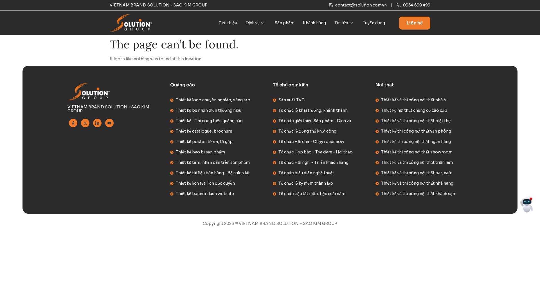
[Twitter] (85, 123)
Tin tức (341, 22)
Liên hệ (415, 23)
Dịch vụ (253, 22)
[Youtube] (109, 123)
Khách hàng (314, 22)
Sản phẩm (284, 22)
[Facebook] (73, 123)
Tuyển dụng (374, 22)
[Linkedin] (97, 123)
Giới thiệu (228, 22)
